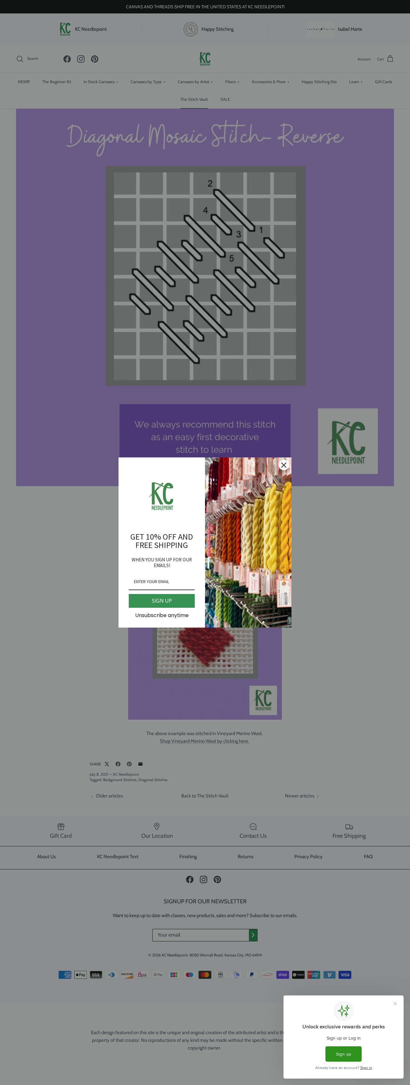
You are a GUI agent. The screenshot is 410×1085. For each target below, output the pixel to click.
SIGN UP (162, 600)
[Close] (283, 465)
